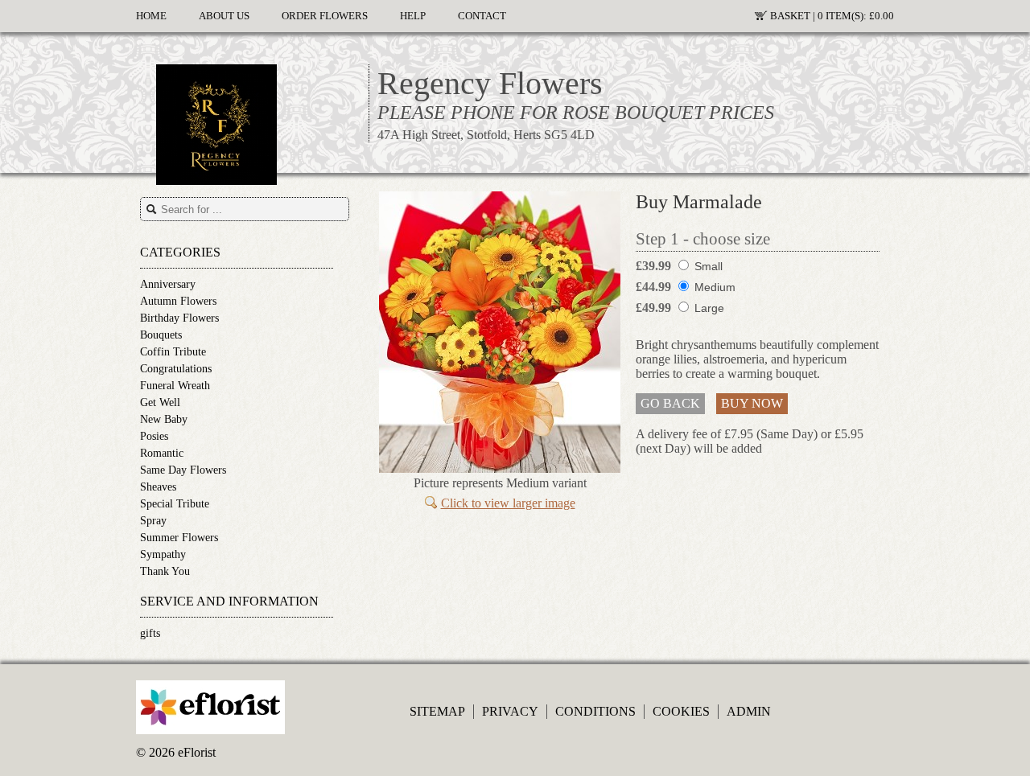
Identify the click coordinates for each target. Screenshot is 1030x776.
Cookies (681, 711)
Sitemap (437, 711)
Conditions (595, 711)
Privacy (510, 711)
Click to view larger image (508, 503)
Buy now (752, 403)
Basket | (832, 16)
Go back (670, 403)
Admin (749, 711)
